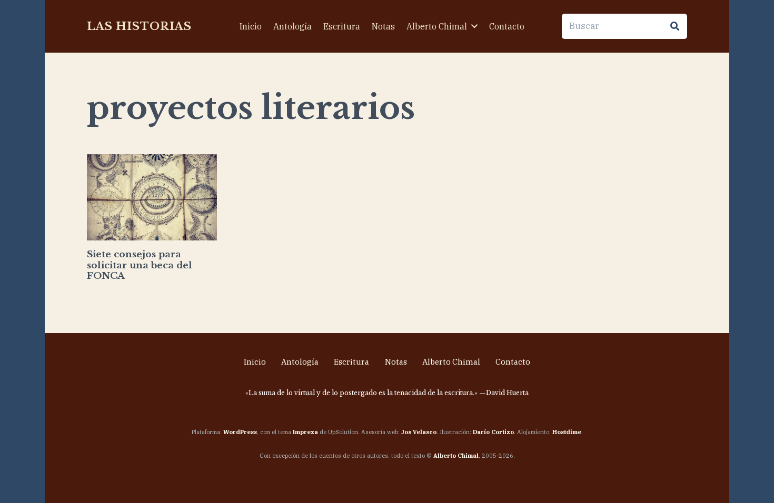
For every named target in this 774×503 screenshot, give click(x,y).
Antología (300, 362)
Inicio (255, 362)
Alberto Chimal (451, 362)
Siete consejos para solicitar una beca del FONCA (139, 265)
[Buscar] (674, 26)
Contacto (512, 362)
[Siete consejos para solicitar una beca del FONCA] (152, 197)
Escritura (351, 362)
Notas (396, 362)
